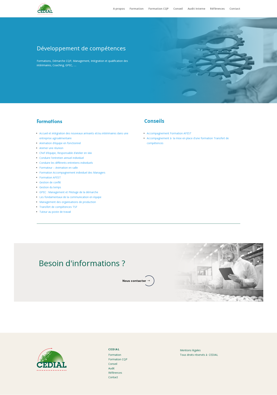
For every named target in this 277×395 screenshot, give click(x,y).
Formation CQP (158, 8)
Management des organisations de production (67, 202)
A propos (119, 8)
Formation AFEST (50, 177)
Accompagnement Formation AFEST (169, 133)
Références (217, 8)
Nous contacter (134, 281)
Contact (235, 8)
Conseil (178, 8)
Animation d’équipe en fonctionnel (60, 143)
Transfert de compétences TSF (58, 207)
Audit (111, 368)
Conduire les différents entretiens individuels (66, 162)
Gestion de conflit (50, 182)
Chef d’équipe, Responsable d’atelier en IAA (65, 153)
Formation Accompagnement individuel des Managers (72, 172)
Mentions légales (190, 350)
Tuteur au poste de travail (55, 212)
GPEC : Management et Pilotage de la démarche (68, 192)
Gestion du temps (50, 187)
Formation (137, 8)
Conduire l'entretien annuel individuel (61, 158)
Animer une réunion (51, 148)
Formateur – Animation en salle (58, 167)
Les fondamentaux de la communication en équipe (70, 197)
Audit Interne (196, 8)
